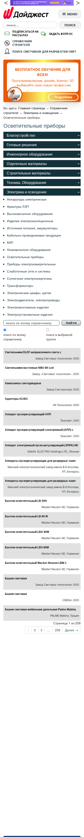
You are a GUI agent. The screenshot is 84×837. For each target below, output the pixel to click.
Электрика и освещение (41, 113)
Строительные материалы (29, 173)
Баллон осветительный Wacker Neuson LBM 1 (36, 563)
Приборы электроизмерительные (31, 264)
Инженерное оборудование (30, 154)
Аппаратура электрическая (27, 199)
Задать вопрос (61, 34)
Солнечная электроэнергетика (29, 278)
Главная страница (31, 108)
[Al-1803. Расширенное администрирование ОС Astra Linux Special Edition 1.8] (42, 3)
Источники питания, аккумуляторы (32, 228)
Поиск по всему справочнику (14, 336)
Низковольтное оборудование (29, 249)
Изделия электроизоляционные (30, 221)
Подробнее (63, 97)
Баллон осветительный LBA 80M (27, 531)
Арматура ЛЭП (18, 206)
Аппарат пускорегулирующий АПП (28, 414)
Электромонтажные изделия (28, 307)
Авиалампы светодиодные (23, 383)
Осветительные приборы (25, 256)
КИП (10, 242)
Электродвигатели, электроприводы (33, 300)
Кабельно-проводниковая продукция (34, 235)
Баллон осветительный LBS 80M (27, 547)
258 (57, 630)
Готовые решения (22, 144)
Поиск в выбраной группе (59, 336)
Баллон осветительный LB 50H (26, 500)
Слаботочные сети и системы (28, 271)
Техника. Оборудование (26, 182)
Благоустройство (21, 135)
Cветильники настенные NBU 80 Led (29, 367)
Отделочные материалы (27, 163)
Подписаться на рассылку (25, 33)
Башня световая (16, 578)
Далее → (71, 630)
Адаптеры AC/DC (16, 398)
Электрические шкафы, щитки (29, 292)
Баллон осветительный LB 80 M (26, 516)
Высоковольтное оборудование (30, 213)
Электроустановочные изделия (30, 314)
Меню (71, 14)
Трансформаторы (20, 285)
